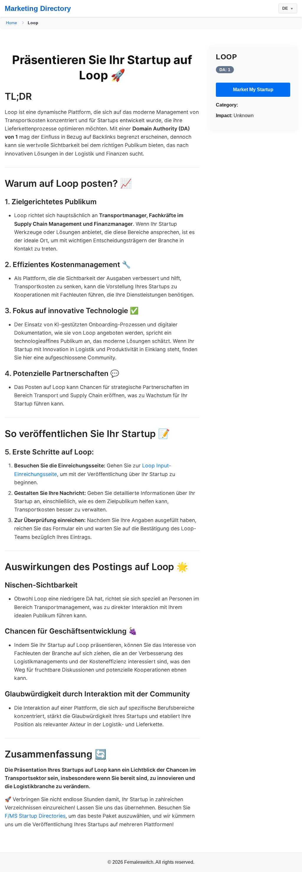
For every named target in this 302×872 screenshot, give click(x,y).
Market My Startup (253, 89)
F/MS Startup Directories (35, 816)
